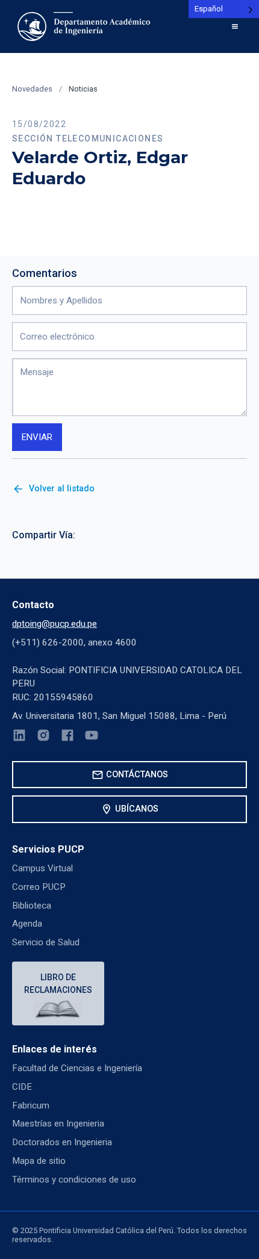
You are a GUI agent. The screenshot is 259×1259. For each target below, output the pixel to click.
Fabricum (30, 1105)
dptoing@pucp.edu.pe (54, 623)
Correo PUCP (39, 886)
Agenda (27, 923)
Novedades (32, 88)
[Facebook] (67, 737)
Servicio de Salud (46, 942)
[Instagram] (43, 737)
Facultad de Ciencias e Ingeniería (77, 1068)
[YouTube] (91, 737)
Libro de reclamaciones (58, 983)
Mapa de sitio (39, 1160)
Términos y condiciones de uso (74, 1179)
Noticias (83, 88)
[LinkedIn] (19, 737)
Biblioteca (31, 905)
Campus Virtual (42, 868)
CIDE (22, 1086)
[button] (235, 26)
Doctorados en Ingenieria (62, 1142)
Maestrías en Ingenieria (58, 1123)
